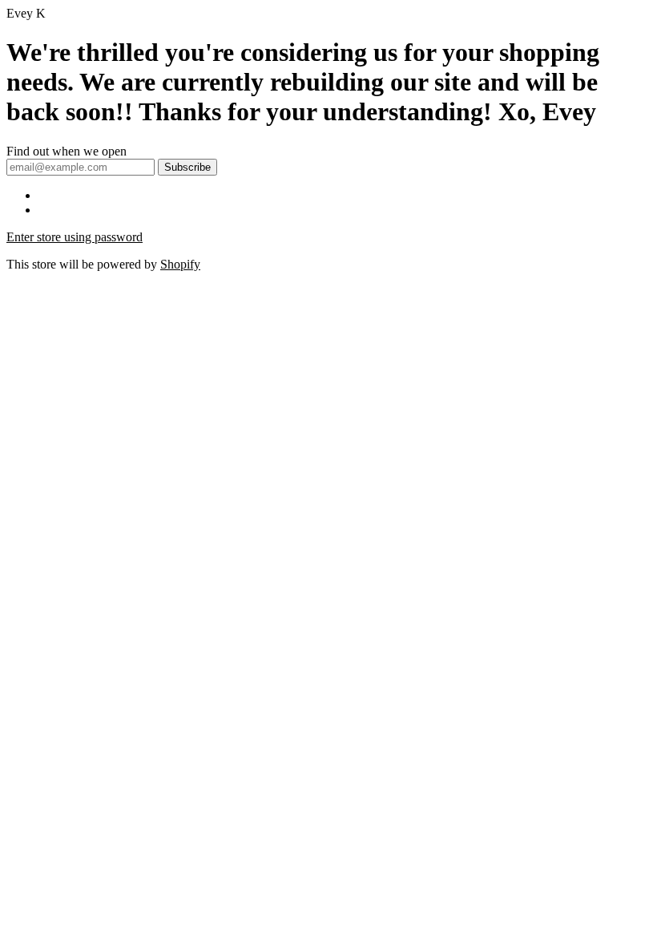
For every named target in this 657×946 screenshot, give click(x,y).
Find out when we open (66, 151)
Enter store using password (74, 237)
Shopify (180, 264)
